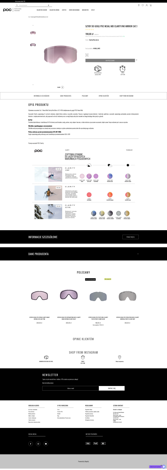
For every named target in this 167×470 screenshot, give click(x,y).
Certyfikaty (87, 418)
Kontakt (58, 414)
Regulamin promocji (89, 414)
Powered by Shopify (83, 461)
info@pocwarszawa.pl (117, 422)
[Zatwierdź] (17, 5)
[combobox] (35, 5)
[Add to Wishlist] (137, 60)
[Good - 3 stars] (89, 29)
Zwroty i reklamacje (32, 418)
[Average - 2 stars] (88, 29)
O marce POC (60, 411)
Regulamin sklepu (88, 409)
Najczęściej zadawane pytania (34, 422)
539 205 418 (115, 418)
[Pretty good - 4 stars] (91, 29)
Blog (58, 416)
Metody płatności (31, 414)
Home (29, 17)
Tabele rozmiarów (31, 420)
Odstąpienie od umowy (89, 420)
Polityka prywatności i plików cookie (92, 411)
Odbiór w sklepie (31, 416)
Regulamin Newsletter (89, 416)
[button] (48, 5)
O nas (58, 409)
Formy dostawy (31, 411)
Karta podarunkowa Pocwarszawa (64, 418)
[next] (141, 302)
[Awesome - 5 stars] (93, 29)
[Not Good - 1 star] (86, 29)
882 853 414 (115, 414)
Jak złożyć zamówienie (32, 409)
